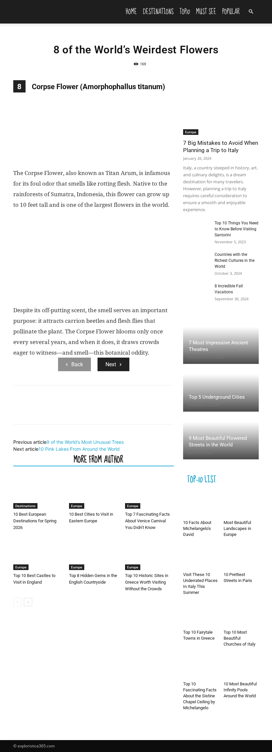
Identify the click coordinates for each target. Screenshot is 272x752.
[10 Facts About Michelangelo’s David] (201, 505)
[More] (81, 410)
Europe (76, 505)
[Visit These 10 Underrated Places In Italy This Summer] (201, 557)
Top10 (184, 11)
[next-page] (28, 602)
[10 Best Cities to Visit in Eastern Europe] (93, 492)
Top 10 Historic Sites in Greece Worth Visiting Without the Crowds (146, 582)
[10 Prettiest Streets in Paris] (241, 557)
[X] (35, 410)
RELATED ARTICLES (41, 459)
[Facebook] (20, 410)
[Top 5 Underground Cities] (221, 388)
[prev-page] (17, 602)
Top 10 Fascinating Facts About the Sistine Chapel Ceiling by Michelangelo (200, 695)
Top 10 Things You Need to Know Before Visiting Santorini (236, 229)
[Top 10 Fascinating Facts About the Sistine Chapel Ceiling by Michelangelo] (201, 667)
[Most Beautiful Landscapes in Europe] (241, 505)
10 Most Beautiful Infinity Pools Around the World (240, 689)
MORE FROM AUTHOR (98, 459)
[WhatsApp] (65, 410)
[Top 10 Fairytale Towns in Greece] (201, 615)
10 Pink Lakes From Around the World (79, 449)
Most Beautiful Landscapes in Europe (237, 528)
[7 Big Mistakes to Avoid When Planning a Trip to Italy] (221, 107)
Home (131, 11)
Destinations (158, 11)
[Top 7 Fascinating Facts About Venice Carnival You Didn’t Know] (149, 492)
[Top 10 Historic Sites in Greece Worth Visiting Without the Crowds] (149, 553)
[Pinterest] (50, 410)
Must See (206, 11)
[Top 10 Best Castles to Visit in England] (37, 553)
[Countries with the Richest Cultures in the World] (196, 261)
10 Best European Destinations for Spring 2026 (34, 521)
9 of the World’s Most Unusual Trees (85, 442)
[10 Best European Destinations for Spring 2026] (37, 492)
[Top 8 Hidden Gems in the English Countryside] (93, 553)
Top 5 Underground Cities (217, 397)
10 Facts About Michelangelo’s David (197, 528)
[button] (251, 12)
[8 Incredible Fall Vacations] (196, 292)
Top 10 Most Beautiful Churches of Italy (239, 638)
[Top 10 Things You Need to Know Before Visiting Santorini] (196, 229)
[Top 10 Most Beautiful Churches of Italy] (241, 615)
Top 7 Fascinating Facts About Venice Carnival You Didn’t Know (147, 521)
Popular (231, 11)
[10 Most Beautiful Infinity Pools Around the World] (241, 667)
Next (110, 364)
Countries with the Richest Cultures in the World (234, 260)
